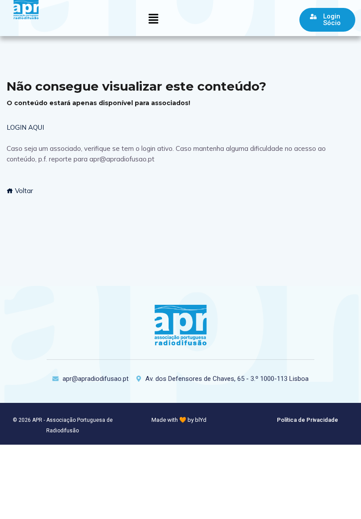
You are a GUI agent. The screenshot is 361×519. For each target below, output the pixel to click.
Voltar (23, 190)
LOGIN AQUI (25, 127)
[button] (153, 19)
